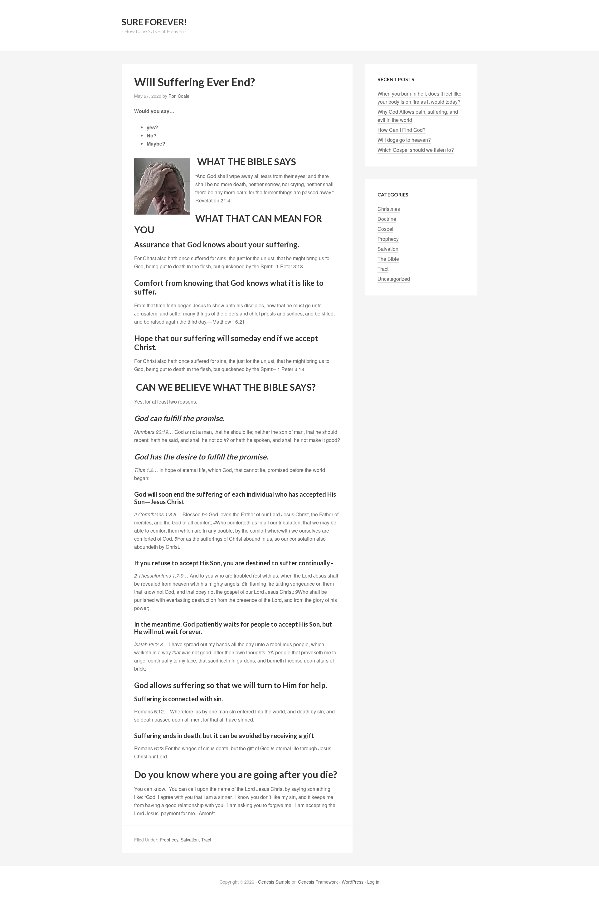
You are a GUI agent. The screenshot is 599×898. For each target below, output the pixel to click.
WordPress (352, 882)
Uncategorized (393, 278)
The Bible (388, 258)
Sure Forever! (154, 22)
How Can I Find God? (401, 129)
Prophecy (169, 839)
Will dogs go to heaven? (404, 139)
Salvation (190, 839)
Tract (206, 839)
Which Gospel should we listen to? (415, 149)
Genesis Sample (274, 882)
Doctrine (386, 218)
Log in (373, 882)
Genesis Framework (318, 882)
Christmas (388, 208)
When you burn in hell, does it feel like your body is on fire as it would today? (419, 97)
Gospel (385, 228)
